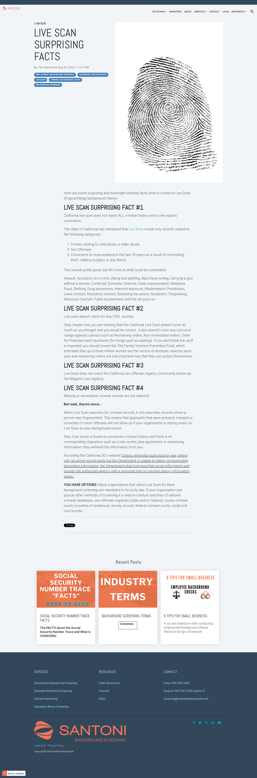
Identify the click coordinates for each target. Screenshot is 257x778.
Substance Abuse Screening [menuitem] (51, 706)
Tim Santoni (46, 67)
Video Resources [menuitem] (109, 683)
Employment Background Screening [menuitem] (55, 683)
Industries (175, 11)
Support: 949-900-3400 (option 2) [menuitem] (184, 691)
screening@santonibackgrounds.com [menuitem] (185, 698)
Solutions (158, 11)
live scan (40, 80)
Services (199, 11)
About (188, 11)
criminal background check (65, 80)
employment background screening (55, 74)
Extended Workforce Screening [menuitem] (53, 691)
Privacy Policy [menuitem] (55, 745)
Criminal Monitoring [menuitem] (46, 698)
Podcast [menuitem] (104, 691)
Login (225, 11)
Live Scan (136, 229)
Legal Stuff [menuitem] (40, 745)
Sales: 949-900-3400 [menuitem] (176, 683)
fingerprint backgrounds (93, 74)
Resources (237, 11)
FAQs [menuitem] (102, 698)
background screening (48, 85)
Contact (214, 11)
